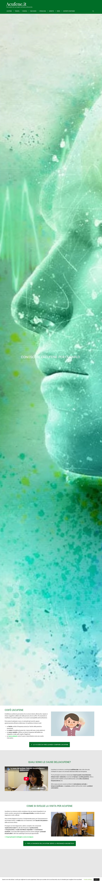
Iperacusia (42, 11)
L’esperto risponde (69, 11)
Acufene (9, 11)
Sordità (51, 11)
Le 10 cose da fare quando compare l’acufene (50, 744)
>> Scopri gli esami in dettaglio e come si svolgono (19, 837)
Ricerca (24, 11)
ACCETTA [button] (97, 879)
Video (58, 11)
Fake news (33, 11)
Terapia (17, 11)
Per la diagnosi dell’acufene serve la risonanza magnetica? (50, 843)
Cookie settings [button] (88, 879)
